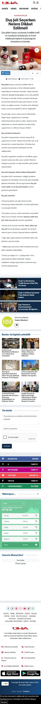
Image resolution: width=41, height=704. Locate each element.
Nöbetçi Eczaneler (11, 647)
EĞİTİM (7, 616)
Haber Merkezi (12, 79)
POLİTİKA (12, 619)
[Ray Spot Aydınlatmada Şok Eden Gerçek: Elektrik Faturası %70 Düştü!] (11, 365)
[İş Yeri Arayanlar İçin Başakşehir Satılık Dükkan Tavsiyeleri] (30, 365)
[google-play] (31, 674)
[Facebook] (8, 608)
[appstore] (10, 674)
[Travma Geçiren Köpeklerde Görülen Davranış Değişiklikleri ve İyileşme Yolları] (11, 387)
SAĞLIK (34, 9)
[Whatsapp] (33, 608)
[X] (12, 608)
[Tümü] (38, 494)
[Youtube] (25, 608)
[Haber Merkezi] (7, 322)
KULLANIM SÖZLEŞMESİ (13, 621)
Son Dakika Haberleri (11, 666)
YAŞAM (34, 613)
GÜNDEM (32, 616)
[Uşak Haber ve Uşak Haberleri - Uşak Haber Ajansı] (10, 2)
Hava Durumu (29, 647)
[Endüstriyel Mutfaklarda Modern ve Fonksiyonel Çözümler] (11, 343)
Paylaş (7, 73)
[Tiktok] (29, 608)
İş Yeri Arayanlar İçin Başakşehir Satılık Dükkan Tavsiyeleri (29, 373)
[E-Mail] (17, 325)
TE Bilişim (26, 691)
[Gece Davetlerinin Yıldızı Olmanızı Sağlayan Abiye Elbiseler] (30, 343)
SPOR (13, 616)
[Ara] (34, 3)
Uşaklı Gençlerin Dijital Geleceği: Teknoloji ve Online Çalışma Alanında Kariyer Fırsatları (29, 397)
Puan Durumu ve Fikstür (8, 659)
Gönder (7, 446)
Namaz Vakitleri (10, 652)
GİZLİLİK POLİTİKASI (24, 619)
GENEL (14, 9)
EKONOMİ (23, 9)
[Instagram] (20, 608)
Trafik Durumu (29, 652)
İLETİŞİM (33, 621)
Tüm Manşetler (29, 658)
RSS (6, 683)
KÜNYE (26, 621)
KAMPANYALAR (20, 16)
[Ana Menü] (37, 3)
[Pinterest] (16, 608)
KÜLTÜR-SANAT (22, 616)
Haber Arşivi (28, 666)
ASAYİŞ (5, 9)
